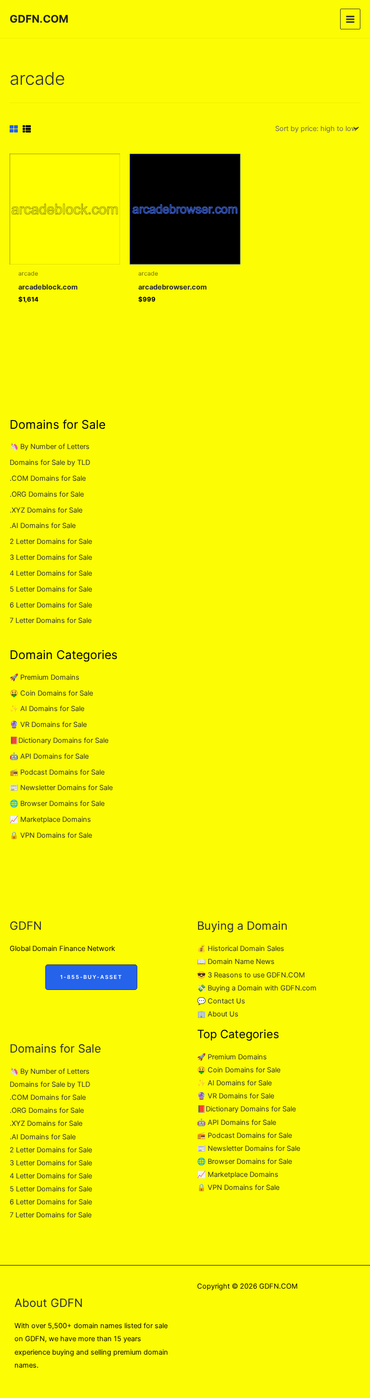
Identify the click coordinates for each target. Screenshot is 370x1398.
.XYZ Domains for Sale (46, 510)
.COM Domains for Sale (48, 478)
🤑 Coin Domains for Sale (51, 693)
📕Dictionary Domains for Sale (59, 740)
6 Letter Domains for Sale (51, 605)
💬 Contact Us (221, 1001)
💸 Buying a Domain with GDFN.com (257, 988)
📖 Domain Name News (236, 961)
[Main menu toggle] (350, 19)
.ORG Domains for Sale (47, 494)
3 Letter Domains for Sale (51, 557)
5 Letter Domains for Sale (51, 589)
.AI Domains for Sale (43, 525)
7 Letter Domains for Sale (51, 620)
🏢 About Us (217, 1014)
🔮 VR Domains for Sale (48, 724)
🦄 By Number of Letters (50, 446)
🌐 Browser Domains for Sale (57, 803)
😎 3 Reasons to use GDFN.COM (251, 975)
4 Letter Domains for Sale (51, 573)
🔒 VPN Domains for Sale (51, 835)
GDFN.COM (39, 19)
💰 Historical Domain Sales (240, 948)
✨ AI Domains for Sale (47, 708)
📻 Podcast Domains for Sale (57, 772)
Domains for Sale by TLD (50, 462)
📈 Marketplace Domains (50, 819)
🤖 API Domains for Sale (49, 756)
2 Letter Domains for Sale (51, 541)
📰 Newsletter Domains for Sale (61, 787)
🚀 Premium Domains (44, 677)
